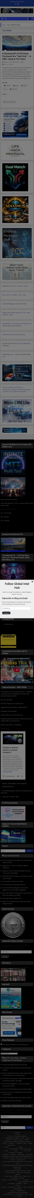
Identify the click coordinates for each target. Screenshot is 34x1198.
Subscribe (6, 613)
